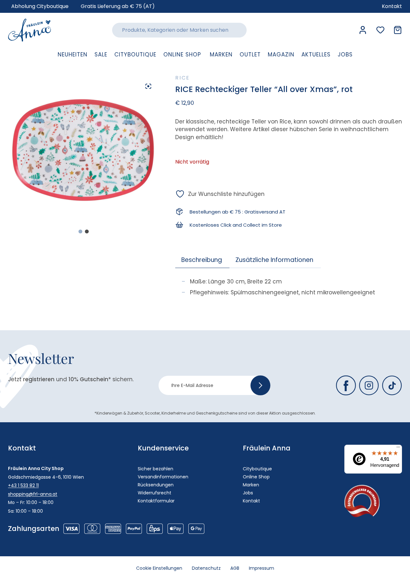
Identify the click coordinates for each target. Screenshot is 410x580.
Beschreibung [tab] (201, 260)
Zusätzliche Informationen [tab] (274, 260)
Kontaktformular (156, 501)
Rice (182, 77)
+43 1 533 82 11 (23, 485)
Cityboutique (257, 469)
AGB (234, 568)
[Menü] (398, 448)
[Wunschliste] (380, 30)
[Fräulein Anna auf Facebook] (346, 385)
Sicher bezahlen (155, 469)
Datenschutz (206, 568)
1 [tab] (80, 231)
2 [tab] (87, 231)
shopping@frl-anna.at (32, 494)
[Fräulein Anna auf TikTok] (392, 385)
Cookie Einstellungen (159, 568)
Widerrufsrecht (154, 493)
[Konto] (363, 30)
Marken (251, 485)
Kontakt (251, 501)
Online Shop (256, 477)
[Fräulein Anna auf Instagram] (369, 385)
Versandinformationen (163, 477)
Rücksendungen (156, 485)
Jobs (248, 493)
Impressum (261, 568)
